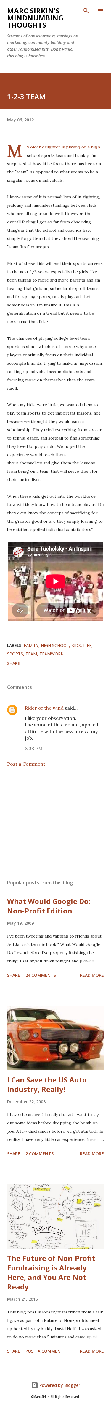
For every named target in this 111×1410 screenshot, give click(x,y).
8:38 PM (34, 748)
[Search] (86, 10)
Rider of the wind (44, 708)
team (31, 654)
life (87, 645)
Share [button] (13, 663)
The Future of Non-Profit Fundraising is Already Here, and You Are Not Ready (51, 1272)
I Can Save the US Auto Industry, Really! (47, 1084)
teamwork (51, 654)
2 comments (39, 1153)
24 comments (40, 975)
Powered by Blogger (59, 1385)
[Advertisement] (55, 823)
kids (76, 645)
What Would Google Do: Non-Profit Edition (48, 906)
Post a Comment (26, 764)
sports (15, 654)
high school (55, 645)
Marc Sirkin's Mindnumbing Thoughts (35, 18)
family (31, 645)
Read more (92, 975)
